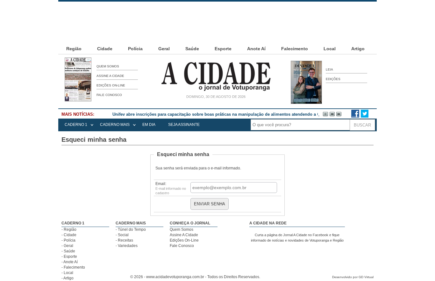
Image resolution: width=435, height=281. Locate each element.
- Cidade (68, 235)
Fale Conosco (109, 95)
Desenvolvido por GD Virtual (353, 277)
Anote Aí (256, 48)
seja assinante (184, 124)
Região (74, 48)
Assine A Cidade (110, 76)
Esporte (223, 48)
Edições (333, 79)
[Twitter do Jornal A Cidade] (364, 116)
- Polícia (68, 240)
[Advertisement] (217, 16)
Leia (329, 69)
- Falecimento (73, 267)
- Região (68, 229)
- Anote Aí (69, 262)
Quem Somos (107, 66)
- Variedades (127, 245)
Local (330, 48)
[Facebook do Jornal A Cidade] (355, 116)
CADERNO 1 (76, 124)
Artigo (358, 48)
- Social (122, 235)
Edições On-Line (110, 85)
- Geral (67, 245)
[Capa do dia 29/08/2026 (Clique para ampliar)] (78, 100)
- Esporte (69, 256)
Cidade (104, 48)
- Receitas (124, 240)
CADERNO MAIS (115, 124)
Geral (164, 48)
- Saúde (68, 251)
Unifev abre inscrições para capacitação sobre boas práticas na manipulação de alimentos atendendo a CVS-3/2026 (225, 114)
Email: (170, 188)
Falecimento (294, 48)
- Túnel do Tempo (131, 229)
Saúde (192, 48)
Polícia (135, 48)
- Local (67, 273)
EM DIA (148, 124)
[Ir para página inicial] (216, 91)
